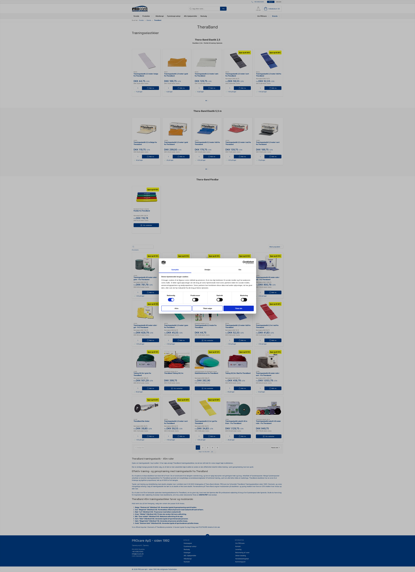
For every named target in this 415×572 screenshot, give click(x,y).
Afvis (176, 308)
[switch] (195, 299)
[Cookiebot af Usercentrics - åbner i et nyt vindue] (244, 262)
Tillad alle (238, 308)
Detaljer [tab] (208, 270)
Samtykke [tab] (175, 270)
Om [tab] (240, 270)
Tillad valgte (207, 308)
